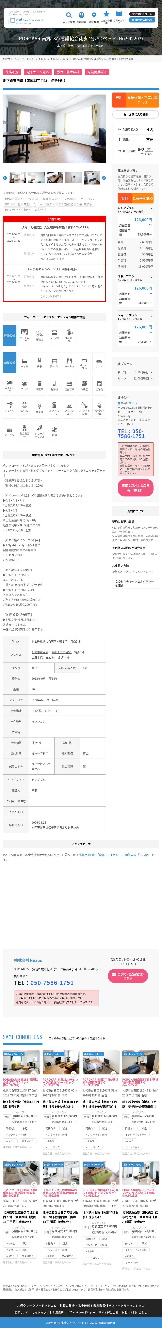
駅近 (20, 199)
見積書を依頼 (143, 198)
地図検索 (94, 21)
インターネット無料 (37, 199)
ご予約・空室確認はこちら (130, 976)
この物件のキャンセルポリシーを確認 (134, 583)
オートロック (87, 199)
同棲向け (9, 199)
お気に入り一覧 (143, 14)
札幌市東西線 (40, 652)
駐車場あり (70, 199)
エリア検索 (69, 21)
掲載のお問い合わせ (134, 1312)
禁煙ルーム (30, 204)
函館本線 (37, 657)
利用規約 (58, 1312)
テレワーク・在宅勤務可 (18, 209)
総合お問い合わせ (142, 20)
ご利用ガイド (119, 22)
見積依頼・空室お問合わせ (142, 100)
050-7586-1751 (131, 433)
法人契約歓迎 (66, 204)
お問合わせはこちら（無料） (136, 488)
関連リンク (22, 1312)
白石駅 (50, 657)
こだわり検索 (106, 22)
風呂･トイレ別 (12, 204)
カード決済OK (47, 204)
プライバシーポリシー (81, 1312)
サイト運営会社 (109, 1312)
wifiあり (56, 199)
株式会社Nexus (127, 403)
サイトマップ (40, 1312)
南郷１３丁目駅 (61, 652)
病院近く (39, 209)
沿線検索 (81, 21)
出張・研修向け (85, 204)
